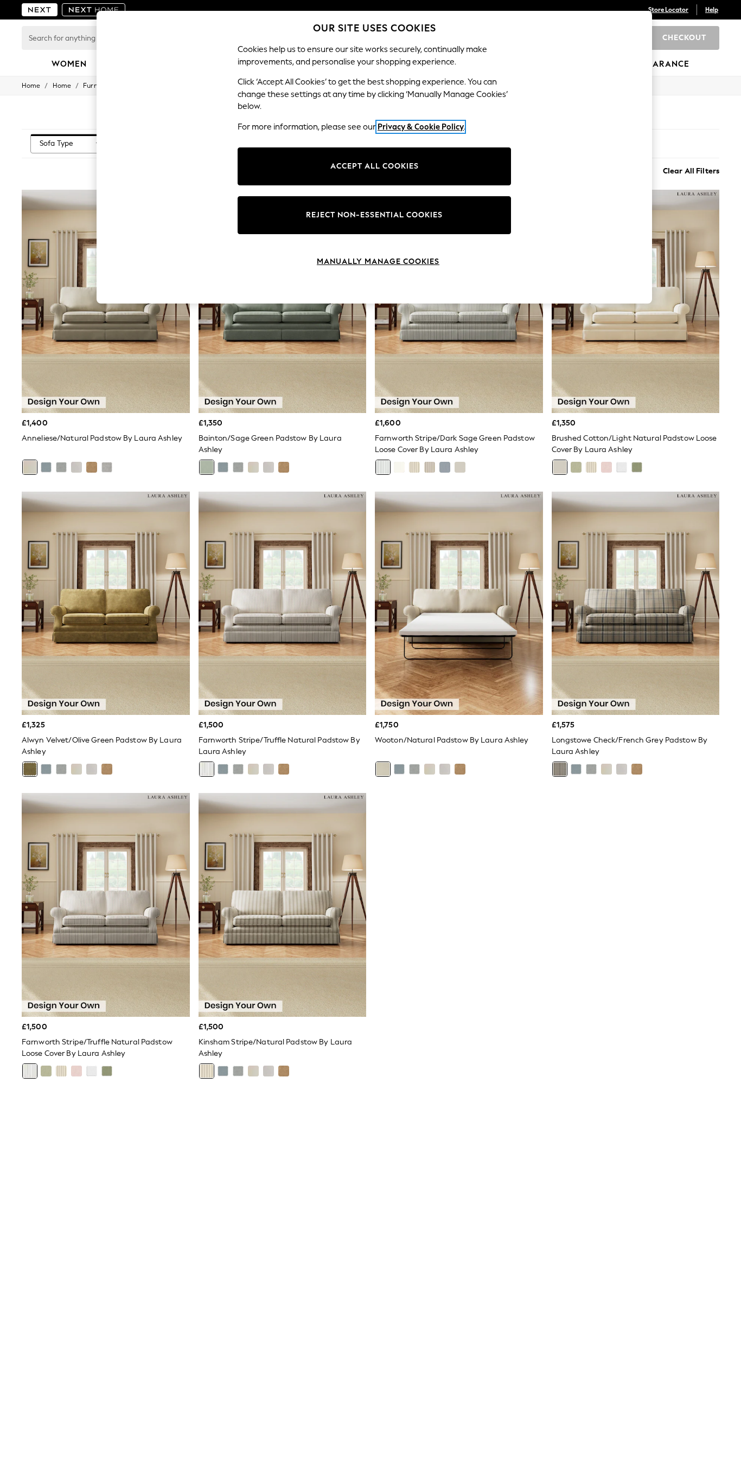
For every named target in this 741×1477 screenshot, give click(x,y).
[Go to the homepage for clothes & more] (40, 9)
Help (711, 10)
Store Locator (668, 10)
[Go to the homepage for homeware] (94, 9)
